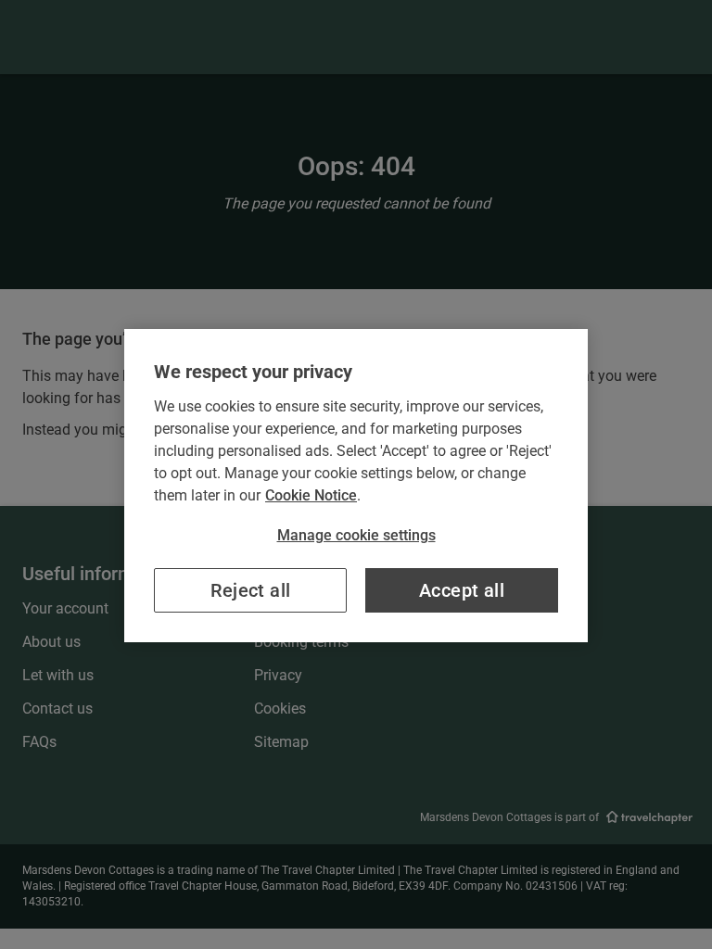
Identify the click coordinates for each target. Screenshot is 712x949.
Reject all (250, 590)
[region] (356, 485)
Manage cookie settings (356, 535)
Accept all (461, 590)
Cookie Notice (311, 495)
